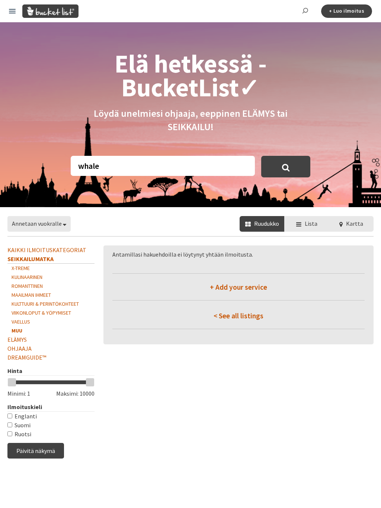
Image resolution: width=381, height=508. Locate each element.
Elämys (17, 339)
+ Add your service (238, 287)
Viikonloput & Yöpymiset (41, 312)
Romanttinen (27, 286)
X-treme (21, 268)
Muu (17, 330)
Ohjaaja (19, 348)
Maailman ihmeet (31, 295)
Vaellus (21, 321)
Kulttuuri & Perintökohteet (45, 303)
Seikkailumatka (30, 259)
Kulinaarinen (27, 277)
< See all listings (238, 315)
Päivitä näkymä (35, 450)
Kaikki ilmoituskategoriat (46, 250)
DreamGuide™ (26, 357)
